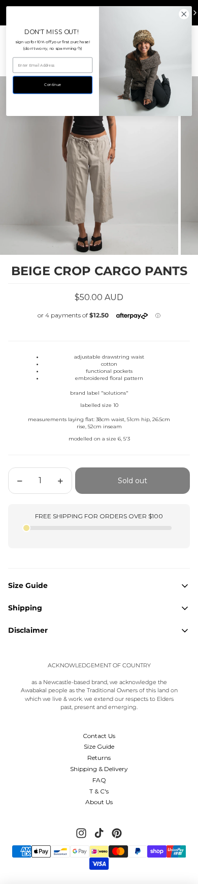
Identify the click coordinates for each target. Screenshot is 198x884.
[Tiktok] (99, 833)
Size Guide (99, 746)
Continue (52, 84)
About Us (99, 802)
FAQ (99, 780)
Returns (99, 757)
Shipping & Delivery (99, 769)
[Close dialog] (184, 14)
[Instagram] (81, 833)
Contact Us (99, 736)
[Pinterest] (117, 833)
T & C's (99, 791)
